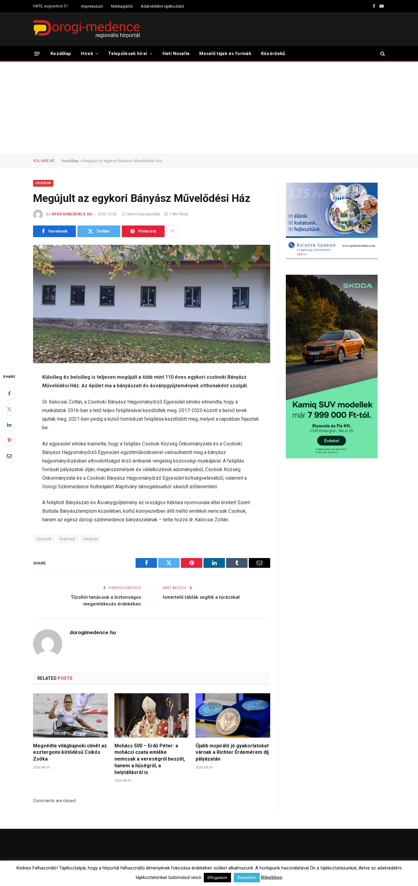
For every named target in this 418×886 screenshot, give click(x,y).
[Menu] (37, 53)
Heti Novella (176, 53)
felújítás (90, 539)
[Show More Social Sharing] (172, 231)
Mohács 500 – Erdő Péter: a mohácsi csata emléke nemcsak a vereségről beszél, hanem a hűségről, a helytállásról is (149, 759)
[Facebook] (9, 393)
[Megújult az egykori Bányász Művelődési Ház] (151, 304)
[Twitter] (9, 409)
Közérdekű (273, 53)
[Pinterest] (9, 440)
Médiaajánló (122, 6)
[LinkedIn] (9, 425)
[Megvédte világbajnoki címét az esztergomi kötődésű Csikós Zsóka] (70, 715)
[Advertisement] (209, 108)
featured (67, 539)
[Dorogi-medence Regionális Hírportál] (86, 29)
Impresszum (92, 6)
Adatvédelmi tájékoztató (162, 6)
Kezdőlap (60, 53)
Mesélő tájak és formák (225, 53)
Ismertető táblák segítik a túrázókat (201, 597)
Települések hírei (127, 53)
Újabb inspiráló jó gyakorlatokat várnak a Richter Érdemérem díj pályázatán (232, 752)
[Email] (9, 456)
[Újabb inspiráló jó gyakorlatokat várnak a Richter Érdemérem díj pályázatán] (233, 715)
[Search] (382, 54)
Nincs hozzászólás (143, 214)
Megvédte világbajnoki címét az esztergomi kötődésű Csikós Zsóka (70, 752)
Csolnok (43, 183)
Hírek (87, 53)
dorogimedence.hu (71, 214)
